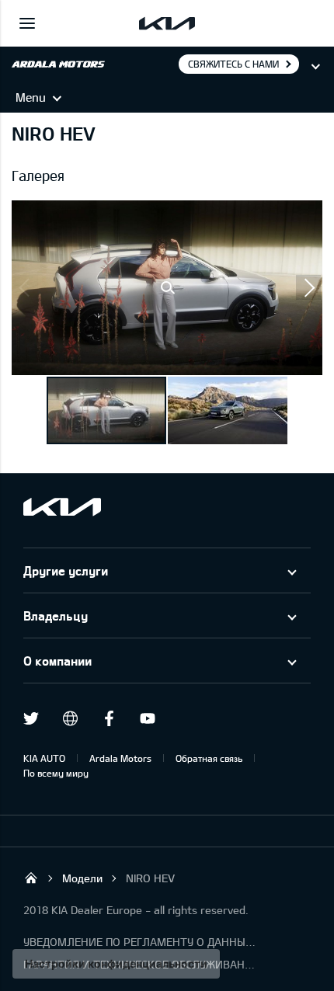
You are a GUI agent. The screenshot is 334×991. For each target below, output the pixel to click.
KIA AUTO (44, 758)
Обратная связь (209, 758)
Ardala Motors (120, 758)
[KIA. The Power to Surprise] (62, 506)
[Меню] (27, 23)
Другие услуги (65, 570)
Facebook (109, 718)
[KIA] (167, 23)
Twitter (31, 718)
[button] (167, 287)
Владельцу (55, 615)
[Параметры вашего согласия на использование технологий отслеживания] (116, 964)
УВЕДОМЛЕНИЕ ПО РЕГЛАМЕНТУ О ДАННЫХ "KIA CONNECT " (139, 941)
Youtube (147, 718)
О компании (57, 660)
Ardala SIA (31, 877)
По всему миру (56, 772)
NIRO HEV (150, 878)
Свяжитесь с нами (233, 63)
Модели (82, 878)
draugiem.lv (70, 718)
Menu (31, 97)
